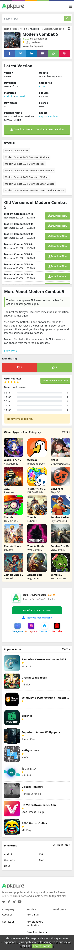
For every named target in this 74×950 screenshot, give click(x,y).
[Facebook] (8, 900)
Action (23, 28)
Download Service (37, 932)
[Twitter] (3, 900)
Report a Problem (49, 116)
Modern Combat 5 (54, 28)
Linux (7, 865)
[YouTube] (19, 900)
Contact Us (8, 921)
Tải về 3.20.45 (37, 610)
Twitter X (44, 631)
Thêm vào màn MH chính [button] (39, 617)
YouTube (57, 631)
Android (34, 28)
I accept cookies (42, 946)
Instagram (31, 631)
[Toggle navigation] (70, 6)
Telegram (17, 631)
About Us (7, 914)
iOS (41, 854)
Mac (41, 860)
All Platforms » (61, 844)
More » (66, 431)
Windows (9, 860)
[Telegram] (13, 900)
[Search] (67, 18)
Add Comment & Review (55, 380)
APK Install (33, 914)
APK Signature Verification (35, 923)
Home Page (10, 28)
